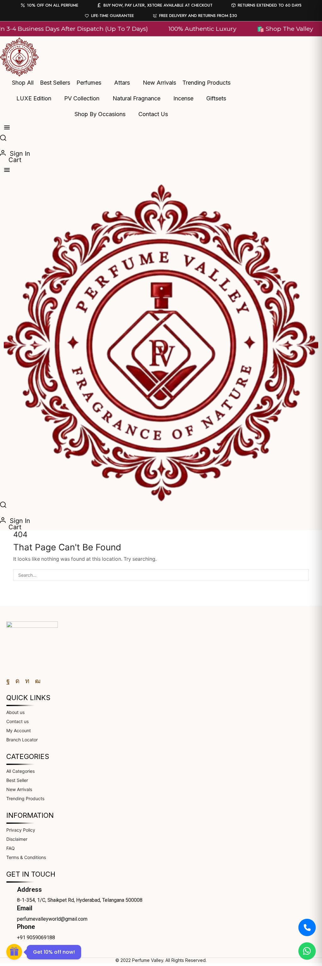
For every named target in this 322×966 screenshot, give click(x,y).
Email (24, 908)
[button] (3, 139)
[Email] (9, 908)
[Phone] (9, 926)
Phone (26, 926)
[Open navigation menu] (7, 127)
